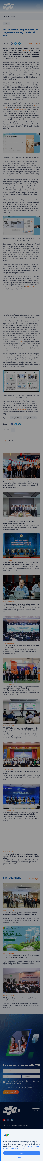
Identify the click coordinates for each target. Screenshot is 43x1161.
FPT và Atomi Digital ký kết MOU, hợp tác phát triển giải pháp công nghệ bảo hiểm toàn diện (20, 522)
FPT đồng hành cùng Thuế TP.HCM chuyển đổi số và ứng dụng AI (20, 772)
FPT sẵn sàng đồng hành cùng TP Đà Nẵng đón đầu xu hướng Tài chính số (19, 999)
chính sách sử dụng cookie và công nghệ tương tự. (21, 1147)
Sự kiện (6, 23)
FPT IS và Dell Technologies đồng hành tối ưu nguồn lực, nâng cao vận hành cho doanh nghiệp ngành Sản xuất (20, 914)
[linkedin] (11, 1120)
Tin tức (5, 479)
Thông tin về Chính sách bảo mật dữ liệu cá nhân (21, 1087)
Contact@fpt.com (12, 1129)
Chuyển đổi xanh (30, 418)
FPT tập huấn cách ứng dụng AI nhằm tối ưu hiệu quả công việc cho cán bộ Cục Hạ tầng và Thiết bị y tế (21, 605)
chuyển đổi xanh (22, 410)
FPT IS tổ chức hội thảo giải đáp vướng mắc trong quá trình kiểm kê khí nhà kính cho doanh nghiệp (21, 956)
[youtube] (4, 1120)
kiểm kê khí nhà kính (20, 109)
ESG (15, 65)
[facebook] (8, 1120)
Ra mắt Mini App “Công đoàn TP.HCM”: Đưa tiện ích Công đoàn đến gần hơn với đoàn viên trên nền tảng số (20, 564)
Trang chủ (6, 16)
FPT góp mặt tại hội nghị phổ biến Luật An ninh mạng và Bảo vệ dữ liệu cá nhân (21, 646)
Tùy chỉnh (22, 1157)
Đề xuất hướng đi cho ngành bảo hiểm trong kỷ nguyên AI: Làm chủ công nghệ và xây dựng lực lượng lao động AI (21, 814)
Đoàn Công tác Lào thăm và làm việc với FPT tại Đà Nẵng (20, 482)
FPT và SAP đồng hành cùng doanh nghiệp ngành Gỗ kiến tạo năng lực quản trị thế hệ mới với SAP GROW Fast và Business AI (20, 730)
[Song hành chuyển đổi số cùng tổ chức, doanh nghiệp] (9, 6)
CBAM (20, 342)
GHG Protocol (29, 287)
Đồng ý (22, 1153)
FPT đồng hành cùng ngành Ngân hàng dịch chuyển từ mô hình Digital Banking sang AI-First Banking (21, 688)
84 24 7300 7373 (12, 1125)
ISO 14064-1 (26, 50)
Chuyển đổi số (15, 418)
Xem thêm (31, 878)
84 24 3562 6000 (23, 1125)
